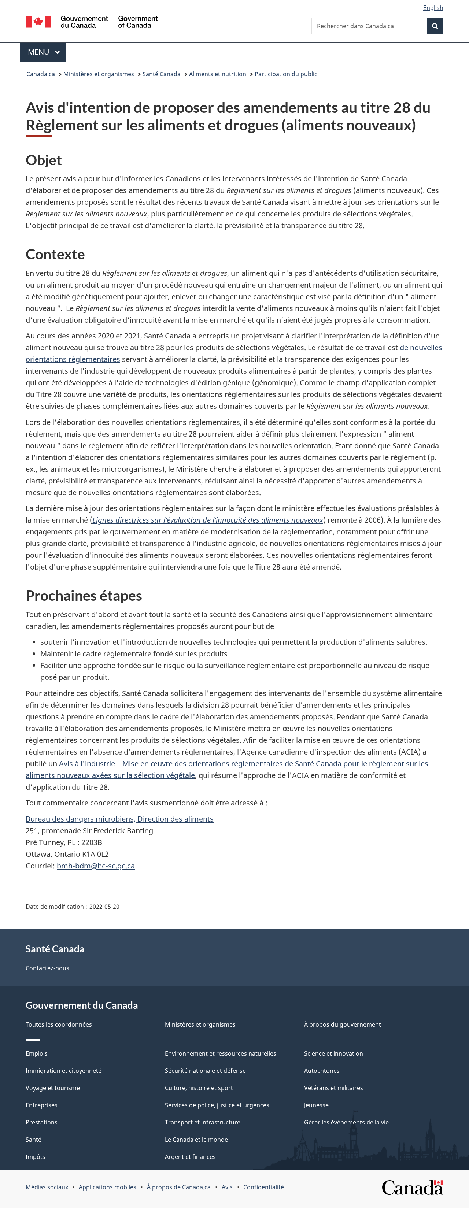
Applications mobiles (107, 1187)
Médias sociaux (47, 1187)
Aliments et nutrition (217, 74)
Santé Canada (162, 74)
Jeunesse (316, 1105)
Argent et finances (190, 1157)
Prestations (42, 1122)
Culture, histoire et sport (199, 1088)
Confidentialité (263, 1187)
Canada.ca (40, 74)
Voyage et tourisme (53, 1088)
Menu (47, 52)
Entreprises (42, 1105)
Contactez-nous (47, 968)
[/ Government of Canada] (92, 23)
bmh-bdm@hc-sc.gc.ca (96, 866)
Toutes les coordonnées (59, 1024)
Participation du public (286, 74)
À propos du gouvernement (342, 1024)
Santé (33, 1139)
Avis (227, 1187)
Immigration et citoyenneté (63, 1071)
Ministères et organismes (98, 74)
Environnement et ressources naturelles (220, 1053)
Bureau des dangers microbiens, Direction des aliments (120, 819)
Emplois (37, 1053)
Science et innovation (333, 1053)
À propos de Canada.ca (179, 1187)
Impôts (35, 1157)
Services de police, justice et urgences (217, 1105)
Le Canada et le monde (196, 1139)
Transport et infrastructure (202, 1122)
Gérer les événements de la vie (346, 1122)
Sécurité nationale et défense (205, 1071)
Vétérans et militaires (333, 1088)
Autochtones (322, 1071)
